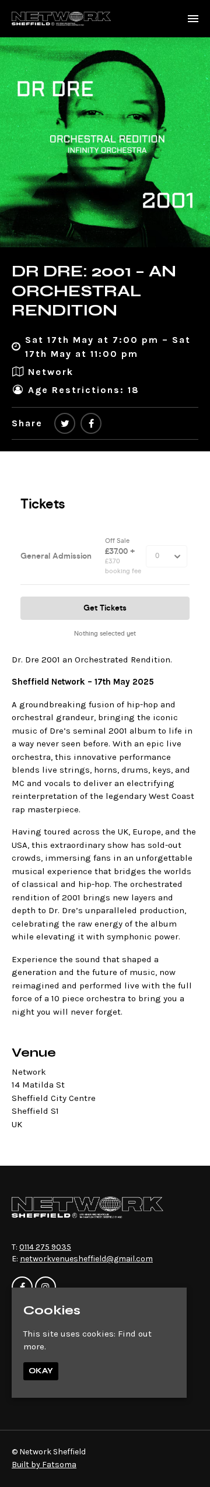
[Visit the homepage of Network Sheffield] (61, 18)
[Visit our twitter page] (64, 423)
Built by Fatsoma (44, 1465)
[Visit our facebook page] (91, 423)
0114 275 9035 (45, 1247)
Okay (41, 1371)
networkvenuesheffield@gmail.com (86, 1259)
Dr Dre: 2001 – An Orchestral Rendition (94, 290)
